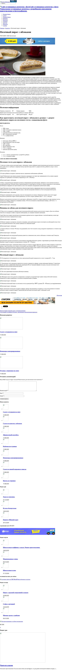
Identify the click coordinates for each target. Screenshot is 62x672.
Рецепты (5, 18)
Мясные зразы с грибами (11, 615)
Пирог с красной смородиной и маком (15, 592)
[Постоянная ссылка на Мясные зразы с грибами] (5, 612)
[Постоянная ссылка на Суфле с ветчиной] (5, 601)
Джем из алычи (6, 665)
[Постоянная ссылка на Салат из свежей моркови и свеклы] (5, 466)
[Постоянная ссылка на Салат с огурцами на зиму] (11, 329)
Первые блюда (7, 17)
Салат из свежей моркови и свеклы (14, 469)
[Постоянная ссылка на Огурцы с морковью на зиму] (11, 368)
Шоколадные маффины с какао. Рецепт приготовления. (21, 547)
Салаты (5, 25)
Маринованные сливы (10, 559)
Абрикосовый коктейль (11, 435)
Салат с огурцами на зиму (8, 332)
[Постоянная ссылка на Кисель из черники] (5, 478)
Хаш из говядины (9, 497)
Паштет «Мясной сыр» (10, 520)
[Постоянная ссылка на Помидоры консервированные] (11, 348)
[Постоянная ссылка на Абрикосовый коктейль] (5, 432)
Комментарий (4, 390)
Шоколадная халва (9, 570)
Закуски (5, 23)
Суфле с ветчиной (9, 604)
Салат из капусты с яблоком (12, 423)
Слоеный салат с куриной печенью (12, 310)
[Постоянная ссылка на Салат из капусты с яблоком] (5, 420)
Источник (59, 295)
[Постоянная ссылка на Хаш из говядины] (5, 494)
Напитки (5, 24)
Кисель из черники (9, 481)
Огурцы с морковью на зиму (9, 371)
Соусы (4, 15)
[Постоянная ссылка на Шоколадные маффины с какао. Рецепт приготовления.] (5, 544)
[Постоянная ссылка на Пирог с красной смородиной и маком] (5, 589)
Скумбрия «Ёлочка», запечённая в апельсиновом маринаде (18, 312)
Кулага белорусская (9, 508)
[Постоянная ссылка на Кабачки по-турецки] (5, 443)
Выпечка (5, 20)
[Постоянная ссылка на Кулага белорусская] (5, 505)
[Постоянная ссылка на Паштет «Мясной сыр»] (5, 517)
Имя (1, 393)
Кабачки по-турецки (10, 446)
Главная (2, 28)
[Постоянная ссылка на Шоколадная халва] (5, 567)
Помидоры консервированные (10, 351)
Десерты (5, 21)
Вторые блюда (6, 14)
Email (1, 396)
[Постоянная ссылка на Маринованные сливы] (5, 556)
